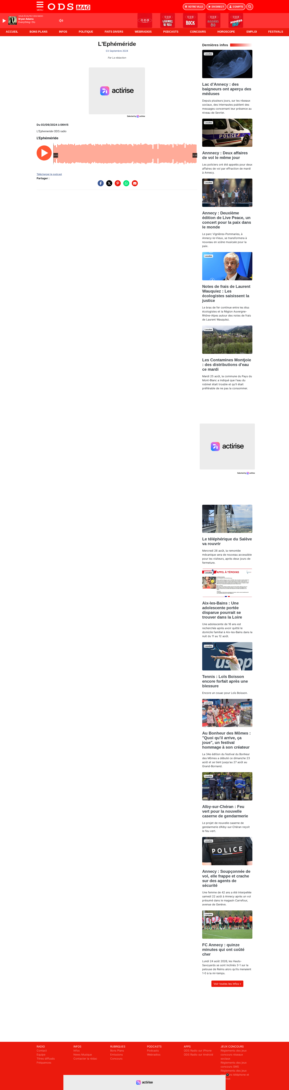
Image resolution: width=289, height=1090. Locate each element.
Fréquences (44, 1062)
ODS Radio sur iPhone (198, 1050)
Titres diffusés (46, 1058)
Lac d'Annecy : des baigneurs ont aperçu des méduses (226, 89)
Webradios (143, 31)
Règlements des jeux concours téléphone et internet (235, 1074)
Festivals (275, 31)
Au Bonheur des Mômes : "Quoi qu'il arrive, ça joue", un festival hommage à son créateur (226, 740)
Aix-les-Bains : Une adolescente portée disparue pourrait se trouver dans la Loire (222, 610)
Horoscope (226, 31)
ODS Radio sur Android (198, 1054)
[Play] (5, 21)
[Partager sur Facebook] (100, 185)
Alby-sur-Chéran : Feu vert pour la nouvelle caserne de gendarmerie (225, 811)
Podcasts (170, 31)
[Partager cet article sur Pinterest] (117, 185)
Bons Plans (38, 31)
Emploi (252, 31)
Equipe (41, 1054)
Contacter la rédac (85, 1058)
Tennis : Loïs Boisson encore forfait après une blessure (225, 681)
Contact (42, 1050)
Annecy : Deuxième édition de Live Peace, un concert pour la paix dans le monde (226, 220)
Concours (198, 31)
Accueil (12, 31)
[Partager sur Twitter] (108, 185)
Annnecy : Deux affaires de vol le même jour (225, 155)
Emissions (116, 1054)
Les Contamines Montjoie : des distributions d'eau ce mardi (226, 365)
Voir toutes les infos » (227, 983)
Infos (63, 31)
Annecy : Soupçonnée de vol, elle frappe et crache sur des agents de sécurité (226, 878)
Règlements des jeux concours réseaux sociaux (234, 1054)
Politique (86, 31)
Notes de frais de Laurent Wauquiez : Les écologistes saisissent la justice (226, 293)
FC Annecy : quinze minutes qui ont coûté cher (223, 949)
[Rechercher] (249, 6)
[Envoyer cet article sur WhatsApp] (125, 185)
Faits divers (114, 31)
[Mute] (61, 20)
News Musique (82, 1054)
